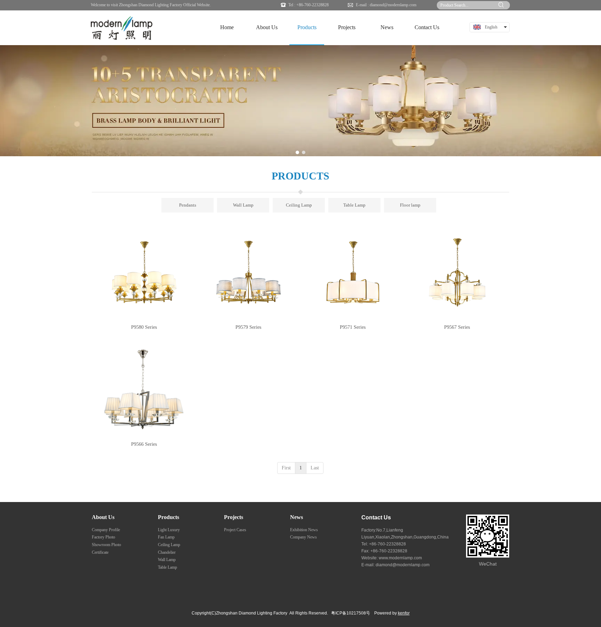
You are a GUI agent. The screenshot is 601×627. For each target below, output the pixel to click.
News (296, 517)
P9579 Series (248, 327)
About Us (103, 517)
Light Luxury (169, 529)
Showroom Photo (106, 544)
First (286, 467)
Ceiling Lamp (169, 544)
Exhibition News (304, 529)
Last (315, 467)
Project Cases (235, 529)
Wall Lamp (167, 559)
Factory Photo (103, 537)
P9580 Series (144, 327)
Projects (233, 517)
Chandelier (167, 552)
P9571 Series (353, 327)
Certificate (100, 552)
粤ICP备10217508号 (350, 613)
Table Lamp (167, 567)
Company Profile (106, 529)
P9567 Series (457, 327)
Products (168, 517)
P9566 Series (144, 444)
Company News (303, 537)
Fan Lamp (166, 537)
